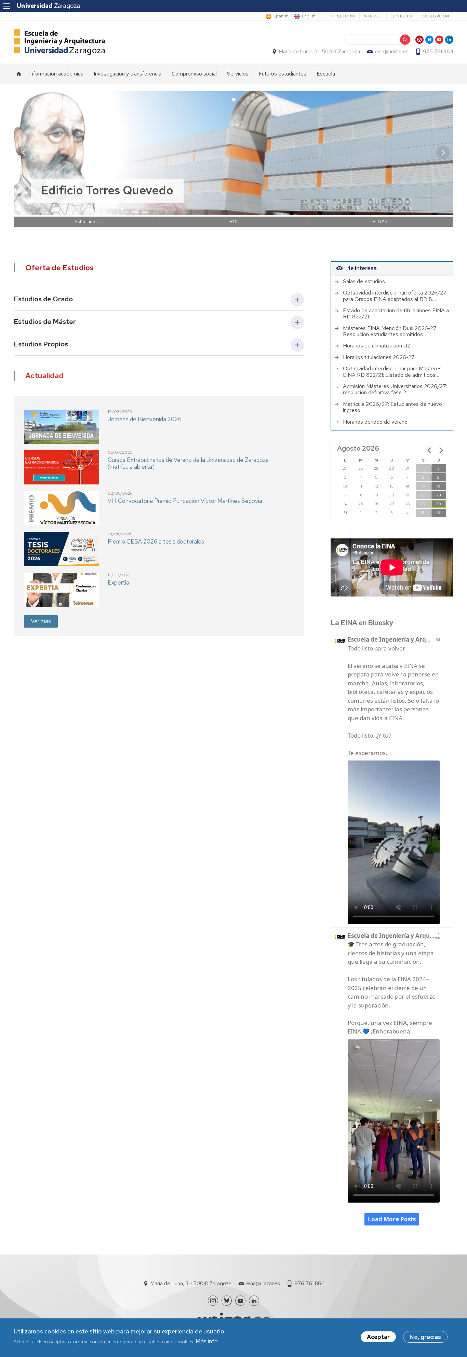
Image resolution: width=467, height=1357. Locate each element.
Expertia (118, 582)
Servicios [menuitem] (238, 73)
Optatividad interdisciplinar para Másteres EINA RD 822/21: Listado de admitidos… (392, 372)
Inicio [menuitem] (19, 74)
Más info (207, 1341)
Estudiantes (86, 221)
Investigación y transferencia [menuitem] (127, 73)
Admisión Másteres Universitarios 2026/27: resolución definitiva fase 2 (395, 389)
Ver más (41, 621)
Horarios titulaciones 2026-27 (379, 357)
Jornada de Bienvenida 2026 (145, 419)
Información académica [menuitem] (56, 73)
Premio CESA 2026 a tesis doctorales (156, 541)
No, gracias (425, 1337)
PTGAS (380, 221)
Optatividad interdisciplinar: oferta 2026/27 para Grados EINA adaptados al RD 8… (394, 296)
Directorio (343, 16)
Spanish (281, 16)
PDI (233, 221)
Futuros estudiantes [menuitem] (282, 73)
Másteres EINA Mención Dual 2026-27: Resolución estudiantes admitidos (390, 331)
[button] (443, 152)
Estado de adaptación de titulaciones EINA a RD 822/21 (396, 313)
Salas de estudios (364, 281)
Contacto (401, 16)
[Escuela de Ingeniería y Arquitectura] (59, 42)
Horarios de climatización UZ (377, 346)
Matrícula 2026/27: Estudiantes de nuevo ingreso (392, 407)
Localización (435, 16)
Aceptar (378, 1337)
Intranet (373, 16)
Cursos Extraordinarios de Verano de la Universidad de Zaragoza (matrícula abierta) (188, 463)
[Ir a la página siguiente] (441, 450)
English (309, 16)
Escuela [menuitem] (326, 73)
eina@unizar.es (391, 51)
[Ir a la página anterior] (429, 450)
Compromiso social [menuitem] (194, 73)
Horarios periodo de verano (375, 422)
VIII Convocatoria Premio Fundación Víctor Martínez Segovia (185, 501)
